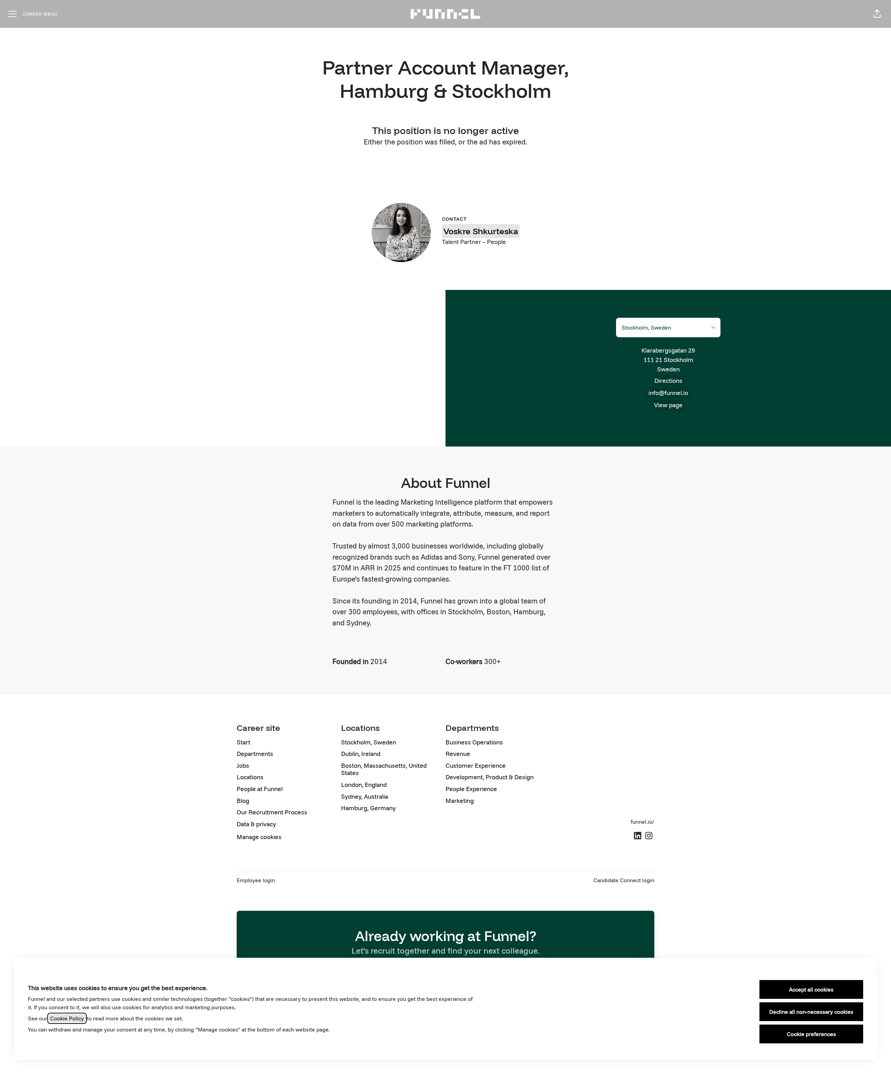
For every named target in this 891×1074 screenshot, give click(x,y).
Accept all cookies (811, 989)
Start (243, 742)
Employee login (256, 880)
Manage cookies (259, 837)
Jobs (243, 765)
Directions (668, 381)
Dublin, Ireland (360, 754)
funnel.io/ (642, 821)
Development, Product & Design (490, 777)
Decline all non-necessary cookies (811, 1011)
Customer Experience (476, 765)
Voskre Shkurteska (480, 231)
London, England (364, 785)
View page (668, 405)
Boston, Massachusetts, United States (384, 769)
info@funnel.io (668, 393)
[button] (877, 14)
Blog (243, 801)
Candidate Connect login (623, 880)
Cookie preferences (811, 1033)
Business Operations (474, 742)
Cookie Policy (67, 1018)
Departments (255, 754)
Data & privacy (256, 824)
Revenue (458, 754)
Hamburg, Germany (368, 808)
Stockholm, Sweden (368, 742)
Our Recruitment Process (272, 812)
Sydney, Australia (364, 796)
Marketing (460, 801)
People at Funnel (260, 789)
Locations (250, 777)
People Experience (471, 789)
